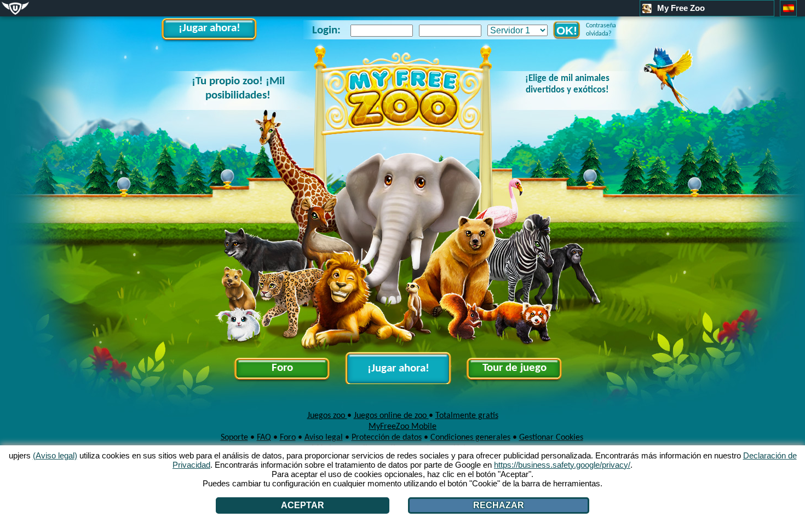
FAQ (264, 437)
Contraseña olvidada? (601, 29)
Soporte (234, 437)
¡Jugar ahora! (209, 28)
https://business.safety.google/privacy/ (562, 464)
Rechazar (498, 505)
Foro (282, 368)
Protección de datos (387, 437)
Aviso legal (323, 437)
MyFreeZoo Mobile (402, 426)
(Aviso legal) (55, 455)
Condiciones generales (470, 437)
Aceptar (302, 505)
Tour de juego (514, 368)
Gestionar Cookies (551, 437)
